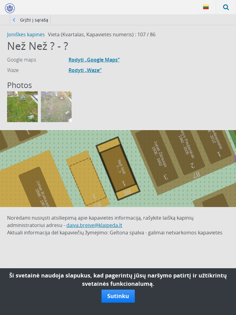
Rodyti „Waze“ (85, 70)
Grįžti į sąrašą (33, 20)
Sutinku (118, 296)
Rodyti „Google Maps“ (94, 59)
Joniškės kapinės (26, 34)
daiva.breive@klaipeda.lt (94, 225)
